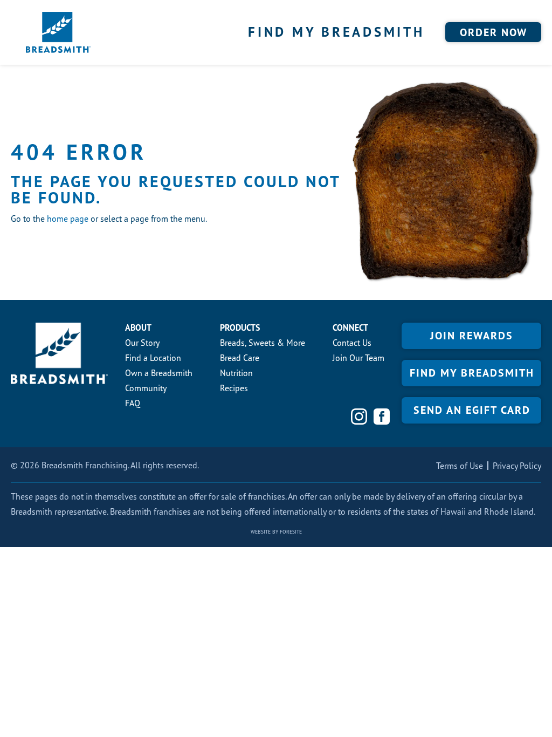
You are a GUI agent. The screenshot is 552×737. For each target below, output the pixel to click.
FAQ (132, 403)
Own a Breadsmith (158, 372)
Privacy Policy (517, 465)
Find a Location (153, 357)
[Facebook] (382, 416)
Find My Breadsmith (336, 31)
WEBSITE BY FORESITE (276, 531)
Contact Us (352, 342)
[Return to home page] (58, 32)
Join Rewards (471, 336)
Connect (350, 327)
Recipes (234, 388)
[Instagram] (359, 416)
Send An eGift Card (471, 410)
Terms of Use (459, 465)
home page (67, 218)
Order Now (493, 32)
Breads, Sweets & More (262, 342)
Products (240, 327)
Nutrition (236, 372)
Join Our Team (358, 357)
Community (146, 388)
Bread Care (239, 357)
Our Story (142, 342)
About (138, 327)
